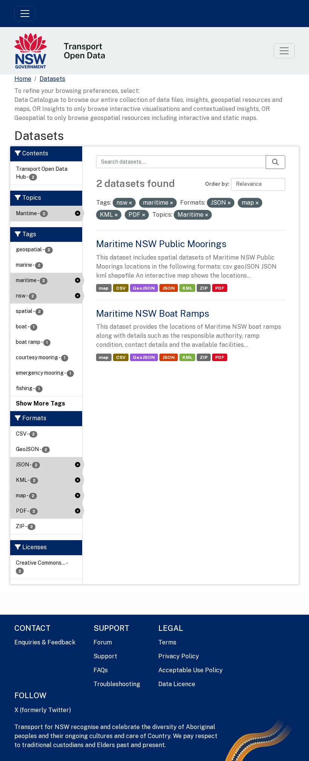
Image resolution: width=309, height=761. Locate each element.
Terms (167, 642)
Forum (102, 642)
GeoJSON (144, 288)
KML (187, 288)
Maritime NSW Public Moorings (161, 243)
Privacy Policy (178, 656)
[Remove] (130, 203)
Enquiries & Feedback (44, 642)
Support (105, 656)
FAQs (100, 670)
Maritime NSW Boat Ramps (152, 313)
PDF (219, 288)
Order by (216, 184)
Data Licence (176, 684)
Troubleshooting (116, 684)
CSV (120, 288)
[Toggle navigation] (24, 13)
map (104, 288)
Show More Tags (40, 403)
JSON (168, 288)
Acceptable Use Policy (190, 670)
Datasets (52, 78)
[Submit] (275, 162)
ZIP (204, 288)
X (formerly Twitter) (42, 710)
